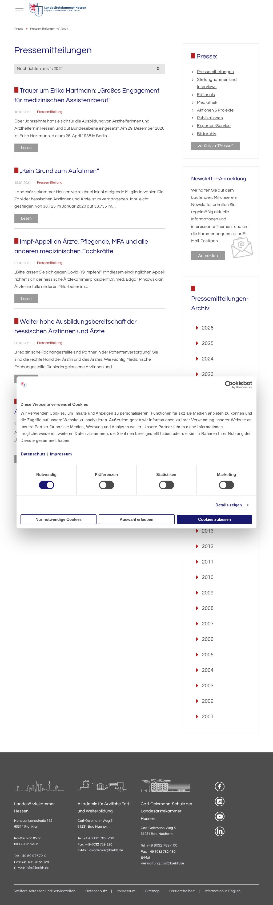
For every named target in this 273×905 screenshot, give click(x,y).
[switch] (106, 485)
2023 (208, 374)
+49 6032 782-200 (98, 838)
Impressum (61, 453)
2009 (208, 593)
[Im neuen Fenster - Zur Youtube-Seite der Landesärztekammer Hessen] (219, 816)
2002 (208, 701)
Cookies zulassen (214, 519)
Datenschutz (33, 453)
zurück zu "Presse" (215, 146)
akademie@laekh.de (106, 850)
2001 (208, 716)
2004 (208, 670)
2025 (208, 343)
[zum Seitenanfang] (262, 894)
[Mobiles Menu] (19, 9)
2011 (208, 562)
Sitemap (152, 891)
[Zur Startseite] (57, 10)
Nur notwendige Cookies (58, 519)
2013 (208, 531)
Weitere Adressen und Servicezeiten (44, 891)
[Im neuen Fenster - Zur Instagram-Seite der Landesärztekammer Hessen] (219, 801)
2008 (208, 608)
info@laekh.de (37, 868)
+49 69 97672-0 (33, 856)
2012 (208, 546)
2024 (208, 359)
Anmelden (208, 255)
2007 (208, 623)
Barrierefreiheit (182, 891)
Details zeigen (228, 505)
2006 (208, 639)
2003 (208, 685)
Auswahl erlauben (136, 519)
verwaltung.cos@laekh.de (162, 863)
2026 (208, 328)
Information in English (222, 891)
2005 (208, 654)
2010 (208, 577)
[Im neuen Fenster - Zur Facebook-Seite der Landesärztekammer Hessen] (219, 786)
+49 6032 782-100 (162, 845)
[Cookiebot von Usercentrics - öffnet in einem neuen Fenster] (229, 384)
